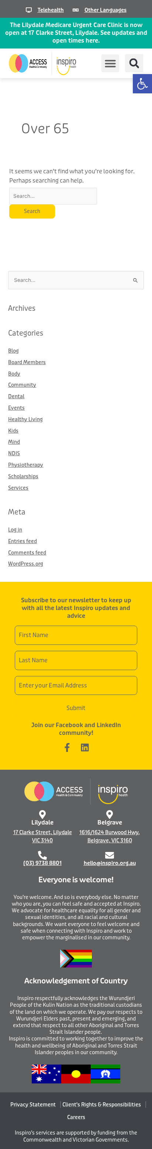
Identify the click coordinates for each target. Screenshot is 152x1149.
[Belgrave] (109, 814)
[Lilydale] (42, 814)
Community (22, 385)
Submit (76, 708)
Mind (14, 442)
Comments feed (27, 553)
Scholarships (23, 476)
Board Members (27, 362)
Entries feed (22, 541)
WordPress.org (25, 564)
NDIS (14, 453)
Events (16, 408)
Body (14, 374)
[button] (142, 83)
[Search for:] (53, 196)
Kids (13, 431)
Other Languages (105, 10)
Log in (15, 530)
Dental (16, 396)
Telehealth (51, 10)
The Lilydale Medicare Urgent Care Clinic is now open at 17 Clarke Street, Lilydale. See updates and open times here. (76, 32)
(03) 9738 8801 (42, 863)
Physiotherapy (25, 465)
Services (18, 488)
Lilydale (42, 822)
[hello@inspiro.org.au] (109, 855)
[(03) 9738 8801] (42, 855)
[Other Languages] (76, 10)
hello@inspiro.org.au (110, 863)
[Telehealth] (29, 10)
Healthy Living (25, 419)
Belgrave (109, 822)
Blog (13, 351)
